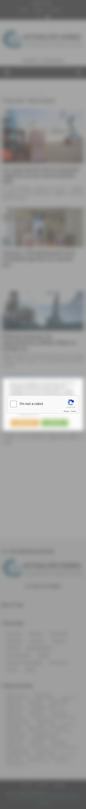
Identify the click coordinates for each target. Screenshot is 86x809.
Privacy (66, 411)
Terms (73, 411)
